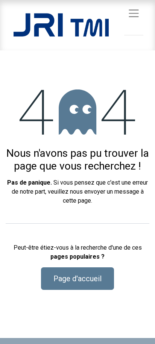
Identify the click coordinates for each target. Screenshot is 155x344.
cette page (77, 200)
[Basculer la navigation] (133, 13)
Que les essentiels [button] (78, 332)
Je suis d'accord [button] (126, 332)
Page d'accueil (77, 278)
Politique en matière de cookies (39, 310)
